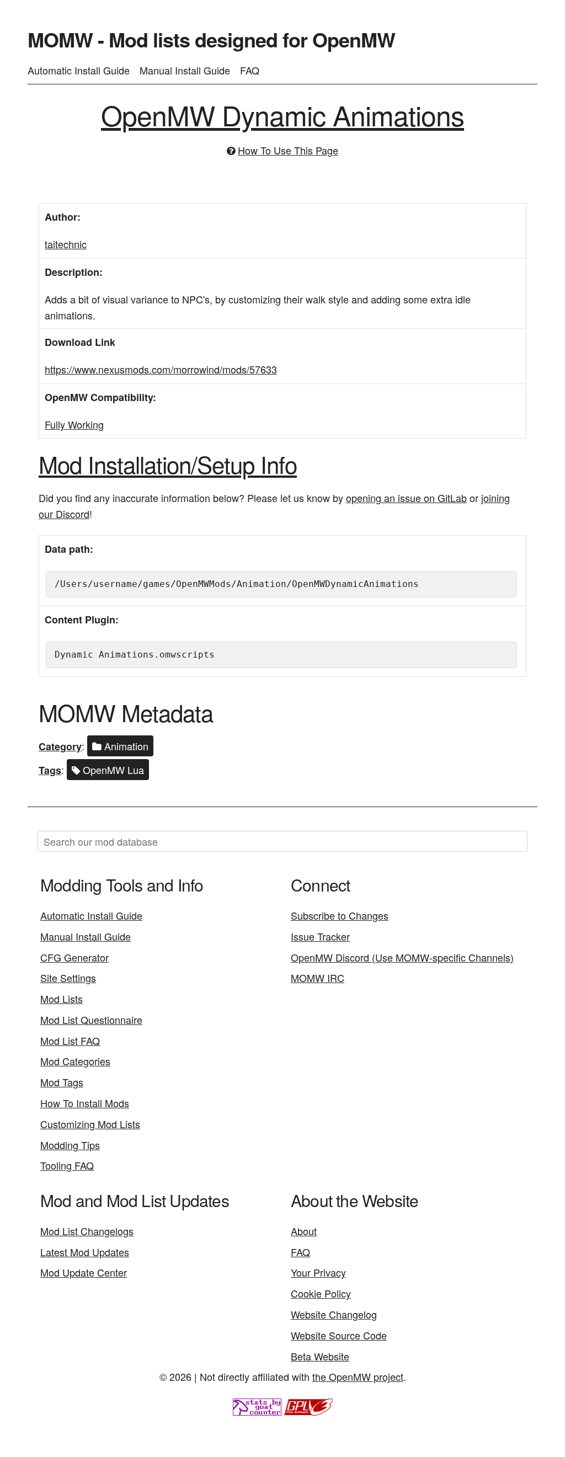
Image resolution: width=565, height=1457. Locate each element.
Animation (125, 746)
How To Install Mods (84, 1103)
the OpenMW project (357, 1376)
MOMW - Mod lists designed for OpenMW (211, 39)
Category (60, 746)
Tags (50, 770)
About (304, 1231)
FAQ (249, 70)
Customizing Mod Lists (90, 1124)
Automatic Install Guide (79, 70)
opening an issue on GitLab (406, 497)
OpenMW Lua (112, 769)
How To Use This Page (288, 150)
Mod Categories (75, 1061)
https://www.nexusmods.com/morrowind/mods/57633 (161, 369)
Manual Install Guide (185, 70)
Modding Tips (70, 1145)
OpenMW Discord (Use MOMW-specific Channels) (402, 957)
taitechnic (66, 244)
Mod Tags (61, 1082)
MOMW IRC (317, 977)
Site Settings (68, 977)
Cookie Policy (321, 1293)
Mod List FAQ (70, 1040)
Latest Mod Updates (84, 1252)
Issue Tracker (320, 936)
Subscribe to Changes (339, 915)
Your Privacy (318, 1272)
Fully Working (74, 424)
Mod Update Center (83, 1272)
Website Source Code (339, 1335)
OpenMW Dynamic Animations (282, 114)
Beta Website (320, 1356)
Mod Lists (61, 998)
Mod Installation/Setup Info (168, 464)
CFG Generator (74, 957)
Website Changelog (334, 1314)
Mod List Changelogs (87, 1231)
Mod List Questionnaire (91, 1019)
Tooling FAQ (67, 1165)
